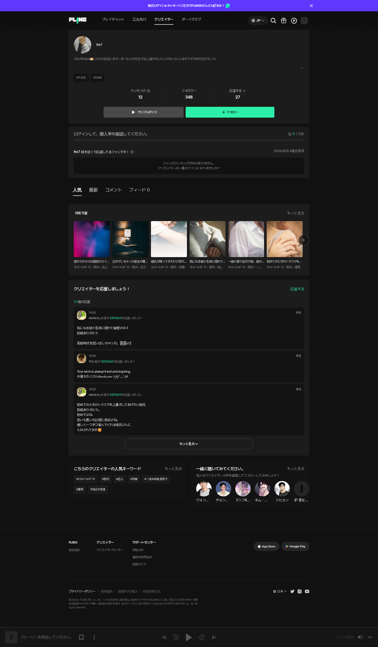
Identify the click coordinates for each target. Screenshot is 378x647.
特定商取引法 (151, 591)
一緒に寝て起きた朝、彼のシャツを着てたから (245, 262)
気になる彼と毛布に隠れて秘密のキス (206, 262)
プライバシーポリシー (82, 591)
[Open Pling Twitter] (292, 591)
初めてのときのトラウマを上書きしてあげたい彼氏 (284, 262)
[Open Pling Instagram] (300, 591)
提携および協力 (128, 591)
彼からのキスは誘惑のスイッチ (91, 262)
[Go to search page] (273, 20)
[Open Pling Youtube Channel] (307, 591)
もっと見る (295, 213)
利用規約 (107, 591)
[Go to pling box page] (283, 20)
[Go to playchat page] (78, 21)
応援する (297, 289)
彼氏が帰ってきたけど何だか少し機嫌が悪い (169, 262)
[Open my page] (304, 20)
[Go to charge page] (294, 20)
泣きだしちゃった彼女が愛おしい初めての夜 (130, 262)
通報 (298, 312)
